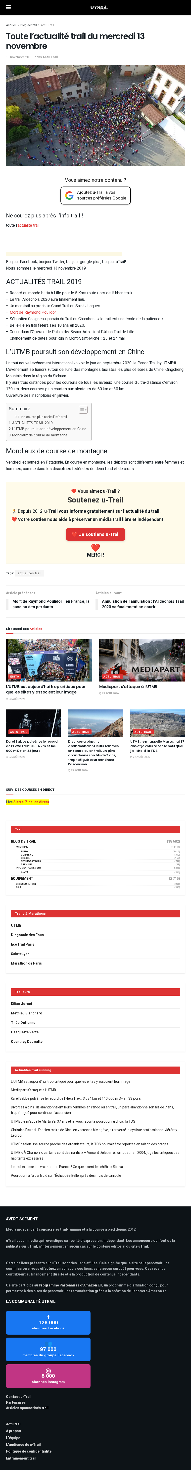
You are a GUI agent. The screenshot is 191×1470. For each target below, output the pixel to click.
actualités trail (30, 573)
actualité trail (28, 225)
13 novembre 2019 (19, 57)
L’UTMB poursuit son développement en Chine (49, 429)
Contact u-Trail (18, 1396)
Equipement (22, 879)
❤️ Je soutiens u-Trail (96, 534)
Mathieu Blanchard (26, 1013)
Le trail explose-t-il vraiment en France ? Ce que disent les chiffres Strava (67, 1167)
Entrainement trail (21, 1458)
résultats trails (31, 861)
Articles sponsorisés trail (27, 1408)
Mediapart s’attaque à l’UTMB (128, 686)
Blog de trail (28, 25)
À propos (13, 1431)
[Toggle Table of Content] (80, 409)
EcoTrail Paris (22, 944)
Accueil (11, 25)
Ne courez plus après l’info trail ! (44, 416)
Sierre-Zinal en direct (31, 802)
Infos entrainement (28, 868)
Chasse (25, 858)
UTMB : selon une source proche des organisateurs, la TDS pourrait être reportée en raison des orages (89, 1144)
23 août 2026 (16, 699)
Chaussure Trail (26, 884)
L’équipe (13, 1438)
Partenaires (16, 1402)
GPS (18, 887)
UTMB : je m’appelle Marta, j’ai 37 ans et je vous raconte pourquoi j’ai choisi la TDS (157, 746)
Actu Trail (47, 25)
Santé (24, 873)
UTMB (16, 925)
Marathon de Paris (26, 963)
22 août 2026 (141, 757)
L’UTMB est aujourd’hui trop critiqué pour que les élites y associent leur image (46, 689)
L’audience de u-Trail (23, 1444)
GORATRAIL (27, 855)
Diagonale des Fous (27, 935)
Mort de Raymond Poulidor (33, 312)
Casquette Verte (25, 1032)
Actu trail (13, 1424)
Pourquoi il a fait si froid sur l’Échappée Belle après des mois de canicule (66, 1175)
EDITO (14, 677)
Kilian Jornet (21, 1003)
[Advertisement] (64, 255)
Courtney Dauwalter (27, 1041)
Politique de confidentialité (28, 1451)
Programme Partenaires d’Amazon (68, 1285)
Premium (26, 865)
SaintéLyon (20, 954)
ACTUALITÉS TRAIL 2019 (32, 423)
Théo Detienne (23, 1022)
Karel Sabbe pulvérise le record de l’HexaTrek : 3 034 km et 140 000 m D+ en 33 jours (32, 746)
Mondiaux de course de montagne (39, 435)
